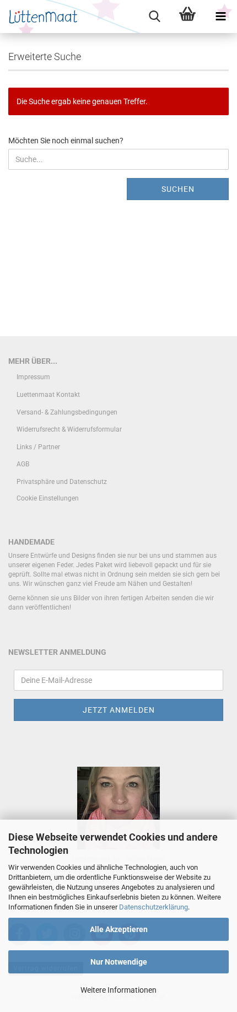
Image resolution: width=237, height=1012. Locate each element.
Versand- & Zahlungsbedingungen (67, 412)
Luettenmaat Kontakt (48, 395)
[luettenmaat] (40, 16)
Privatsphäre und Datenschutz (62, 482)
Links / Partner (38, 447)
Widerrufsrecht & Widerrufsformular (69, 429)
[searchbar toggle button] (154, 16)
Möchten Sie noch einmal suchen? (65, 140)
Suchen (178, 189)
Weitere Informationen (118, 990)
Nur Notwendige (118, 961)
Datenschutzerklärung (153, 907)
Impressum (33, 377)
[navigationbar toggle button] (220, 16)
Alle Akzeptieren (119, 929)
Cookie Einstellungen (48, 498)
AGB (23, 464)
